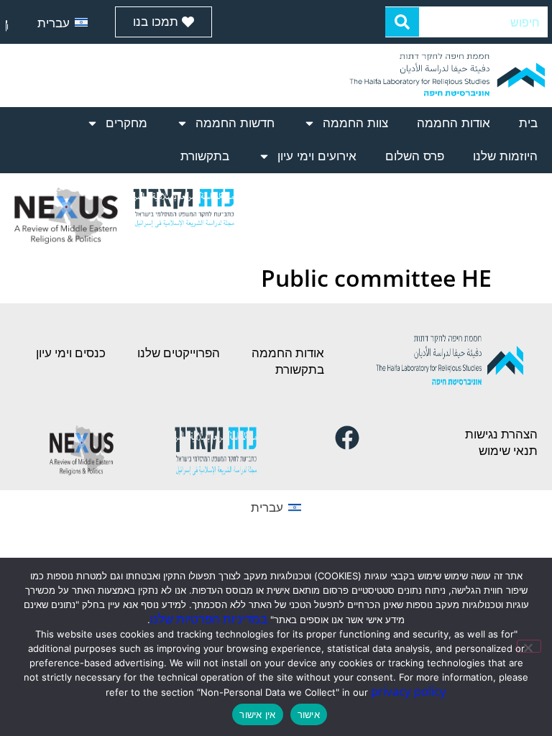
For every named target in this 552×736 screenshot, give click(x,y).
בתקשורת (204, 156)
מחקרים (126, 123)
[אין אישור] (529, 646)
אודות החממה (453, 123)
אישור (309, 714)
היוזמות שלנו (505, 156)
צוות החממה (355, 123)
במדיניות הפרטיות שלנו (208, 618)
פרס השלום (414, 156)
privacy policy (408, 691)
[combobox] (484, 21)
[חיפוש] (402, 21)
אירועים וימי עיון (316, 156)
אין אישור (257, 714)
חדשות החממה (235, 123)
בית (528, 123)
